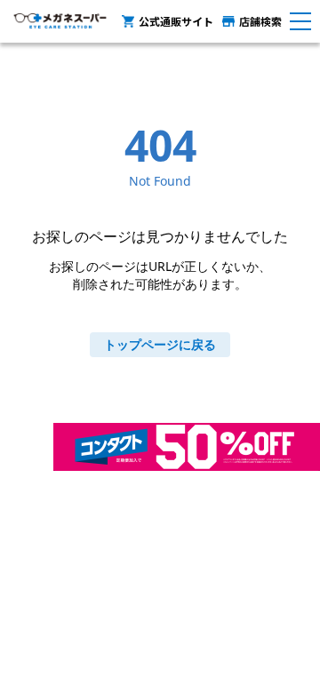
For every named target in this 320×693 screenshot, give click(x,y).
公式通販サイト (176, 20)
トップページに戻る (160, 344)
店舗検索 (260, 20)
